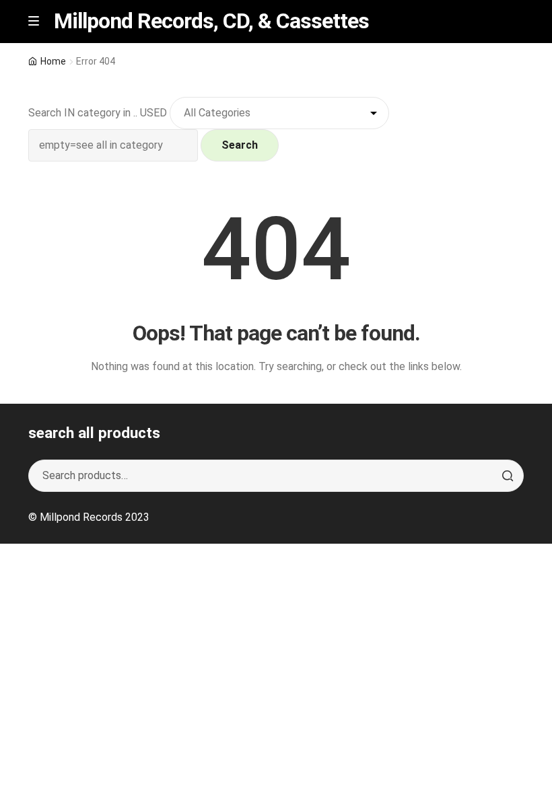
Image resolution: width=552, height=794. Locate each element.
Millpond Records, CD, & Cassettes (211, 21)
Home (53, 61)
